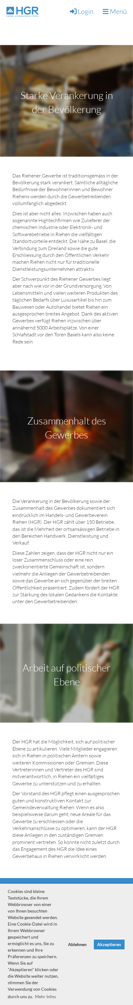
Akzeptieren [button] (109, 944)
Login (85, 11)
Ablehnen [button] (77, 944)
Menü (118, 11)
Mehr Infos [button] (45, 996)
